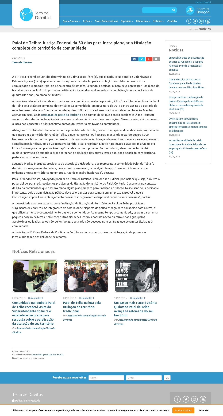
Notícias (158, 21)
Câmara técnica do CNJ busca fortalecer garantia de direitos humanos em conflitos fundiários (186, 83)
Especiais (126, 21)
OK (167, 378)
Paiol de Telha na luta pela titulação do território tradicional (82, 307)
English (198, 2)
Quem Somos (70, 21)
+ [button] (42, 297)
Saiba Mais (204, 410)
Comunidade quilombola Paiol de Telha (47, 355)
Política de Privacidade (27, 400)
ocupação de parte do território (61, 114)
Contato (172, 21)
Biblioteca (142, 21)
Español (207, 2)
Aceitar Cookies (183, 410)
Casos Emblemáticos (106, 21)
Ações (86, 21)
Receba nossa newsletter (70, 377)
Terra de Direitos (22, 62)
